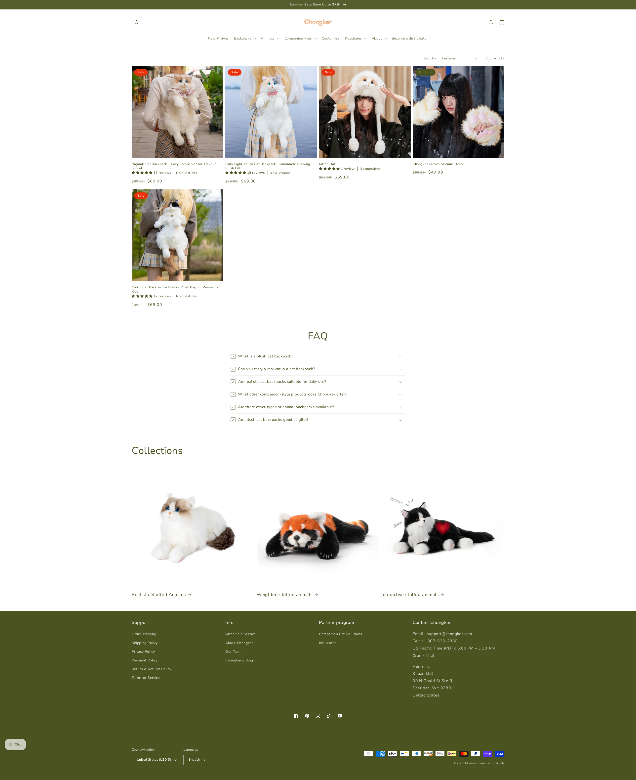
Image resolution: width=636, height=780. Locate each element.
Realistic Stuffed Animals (159, 595)
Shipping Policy (145, 643)
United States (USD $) (154, 759)
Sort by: (430, 58)
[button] (137, 22)
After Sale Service (240, 634)
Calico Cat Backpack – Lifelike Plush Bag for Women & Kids (175, 289)
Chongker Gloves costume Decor (438, 164)
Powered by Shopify (491, 763)
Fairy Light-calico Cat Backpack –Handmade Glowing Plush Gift (267, 166)
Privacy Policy (143, 651)
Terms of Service (146, 677)
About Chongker (239, 643)
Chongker (471, 763)
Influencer (327, 643)
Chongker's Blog (239, 660)
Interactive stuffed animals (410, 595)
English (194, 759)
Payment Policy (145, 660)
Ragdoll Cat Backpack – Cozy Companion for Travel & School (174, 166)
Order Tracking (144, 634)
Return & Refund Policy (151, 669)
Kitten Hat (327, 164)
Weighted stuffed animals (285, 595)
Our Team (233, 651)
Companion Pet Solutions (340, 634)
